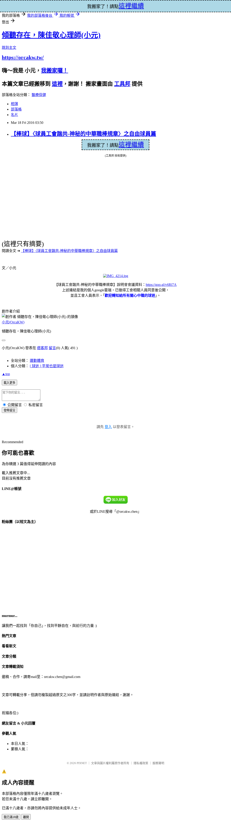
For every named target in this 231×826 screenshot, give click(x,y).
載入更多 (9, 382)
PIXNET (82, 763)
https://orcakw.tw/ (23, 57)
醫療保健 (39, 95)
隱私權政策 (141, 763)
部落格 (16, 109)
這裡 (57, 84)
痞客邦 (42, 348)
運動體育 (37, 360)
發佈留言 (9, 410)
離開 (26, 817)
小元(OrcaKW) (13, 322)
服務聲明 (158, 763)
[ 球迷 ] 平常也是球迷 (47, 366)
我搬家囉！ (54, 70)
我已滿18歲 (11, 817)
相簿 (14, 104)
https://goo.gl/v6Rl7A (161, 285)
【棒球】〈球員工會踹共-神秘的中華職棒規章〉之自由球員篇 (83, 134)
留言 (52, 348)
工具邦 (122, 84)
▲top (6, 374)
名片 (14, 115)
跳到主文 (9, 47)
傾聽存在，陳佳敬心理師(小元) (51, 35)
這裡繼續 (131, 144)
